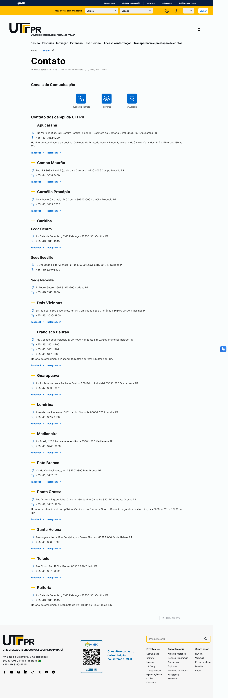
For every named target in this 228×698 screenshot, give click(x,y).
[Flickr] (11, 672)
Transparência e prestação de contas (158, 43)
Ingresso (150, 662)
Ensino (35, 43)
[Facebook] (5, 672)
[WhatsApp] (53, 672)
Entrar (203, 10)
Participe (151, 3)
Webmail (199, 658)
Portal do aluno (202, 662)
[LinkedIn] (25, 672)
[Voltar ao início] (20, 641)
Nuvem (199, 653)
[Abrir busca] (199, 30)
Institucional (93, 43)
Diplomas (172, 666)
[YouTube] (46, 672)
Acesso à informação (131, 3)
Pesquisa (48, 43)
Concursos (173, 662)
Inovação (62, 43)
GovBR (21, 3)
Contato (150, 658)
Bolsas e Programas (178, 658)
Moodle (199, 666)
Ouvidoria (151, 682)
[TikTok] (32, 672)
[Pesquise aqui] (206, 638)
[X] (39, 672)
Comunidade (152, 653)
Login (198, 670)
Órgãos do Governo (187, 3)
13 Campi (151, 666)
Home (34, 50)
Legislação (167, 3)
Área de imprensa (177, 653)
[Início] (42, 30)
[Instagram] (18, 672)
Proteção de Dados (178, 670)
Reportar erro (173, 618)
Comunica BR (109, 3)
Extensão (76, 43)
